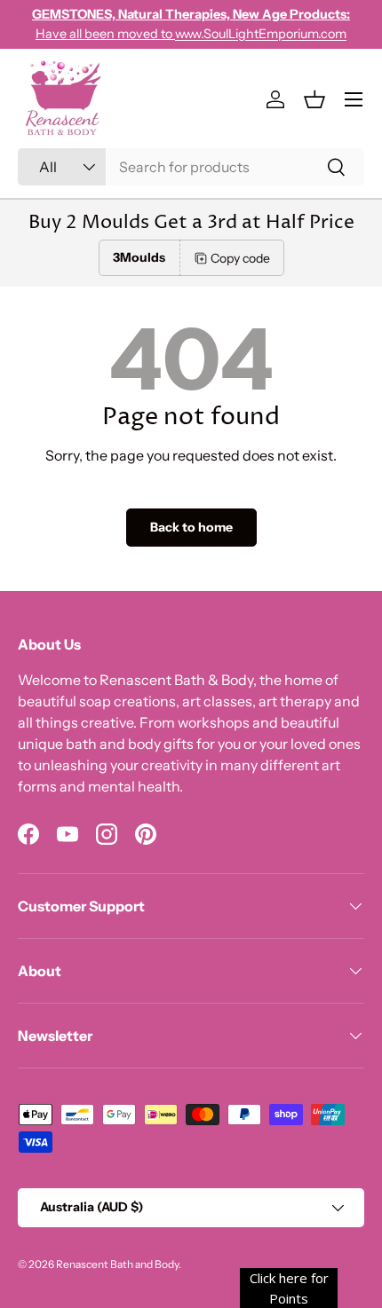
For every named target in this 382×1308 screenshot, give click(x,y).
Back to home (191, 527)
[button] (314, 99)
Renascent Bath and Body (117, 1264)
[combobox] (191, 166)
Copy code (240, 258)
